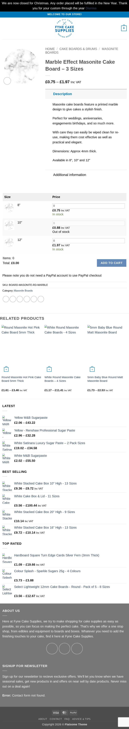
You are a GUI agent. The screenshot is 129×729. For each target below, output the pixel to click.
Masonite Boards (23, 290)
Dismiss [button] (91, 8)
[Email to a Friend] (27, 299)
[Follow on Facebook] (52, 648)
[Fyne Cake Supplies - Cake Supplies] (64, 28)
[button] (4, 28)
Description (62, 94)
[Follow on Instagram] (64, 648)
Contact (56, 719)
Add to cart (112, 263)
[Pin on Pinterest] (34, 299)
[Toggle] (49, 94)
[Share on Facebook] (13, 299)
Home (50, 49)
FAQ (67, 719)
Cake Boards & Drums (78, 49)
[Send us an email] (77, 648)
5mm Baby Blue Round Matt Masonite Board (105, 379)
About (42, 719)
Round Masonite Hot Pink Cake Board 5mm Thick (21, 379)
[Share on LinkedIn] (41, 299)
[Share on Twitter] (20, 299)
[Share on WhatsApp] (6, 299)
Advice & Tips (81, 719)
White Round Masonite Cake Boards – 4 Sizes (63, 379)
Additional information (69, 175)
